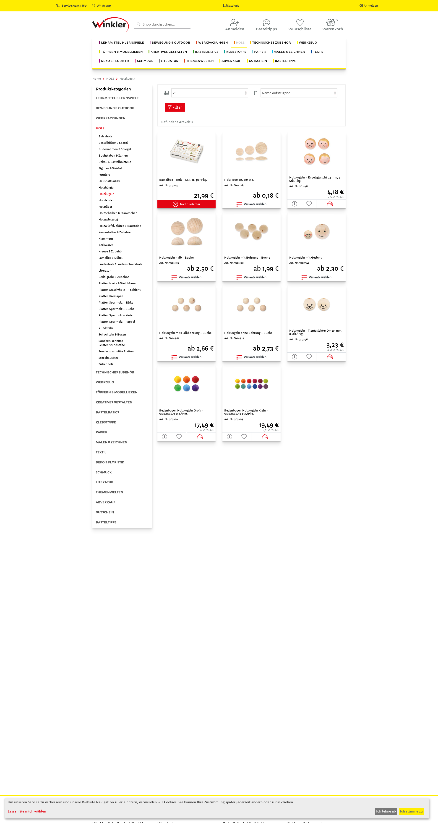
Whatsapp (104, 5)
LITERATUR (104, 482)
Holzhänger (107, 187)
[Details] (294, 203)
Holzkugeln (106, 194)
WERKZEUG (105, 382)
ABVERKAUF (105, 502)
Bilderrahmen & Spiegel (115, 149)
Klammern (106, 238)
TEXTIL (101, 452)
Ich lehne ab (386, 811)
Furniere (104, 174)
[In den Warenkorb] (330, 203)
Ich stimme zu (411, 811)
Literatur (105, 270)
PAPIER (101, 432)
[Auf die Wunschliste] (309, 203)
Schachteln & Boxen (112, 334)
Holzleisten (106, 200)
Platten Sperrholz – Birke (116, 302)
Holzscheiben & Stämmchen (118, 213)
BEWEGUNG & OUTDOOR (115, 108)
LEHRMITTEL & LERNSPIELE (117, 98)
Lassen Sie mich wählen (27, 811)
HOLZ (100, 128)
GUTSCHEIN (105, 512)
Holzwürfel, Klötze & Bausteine (120, 226)
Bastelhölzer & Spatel (113, 142)
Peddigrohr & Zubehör (114, 277)
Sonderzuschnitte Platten (116, 351)
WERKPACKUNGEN (110, 118)
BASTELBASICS (107, 412)
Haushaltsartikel (110, 181)
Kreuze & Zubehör (111, 251)
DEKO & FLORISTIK (110, 462)
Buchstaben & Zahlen (113, 155)
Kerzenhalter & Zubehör (115, 232)
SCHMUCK (104, 472)
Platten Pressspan (111, 296)
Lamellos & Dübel (111, 257)
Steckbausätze (108, 357)
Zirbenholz (106, 364)
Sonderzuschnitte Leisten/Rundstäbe (112, 343)
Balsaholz (105, 136)
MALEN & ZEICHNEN (111, 442)
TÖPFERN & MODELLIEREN (117, 392)
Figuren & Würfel (110, 168)
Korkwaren (106, 245)
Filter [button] (177, 107)
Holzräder (105, 206)
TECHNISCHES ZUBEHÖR (115, 372)
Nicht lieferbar (190, 204)
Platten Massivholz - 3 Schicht (120, 289)
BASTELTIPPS (106, 522)
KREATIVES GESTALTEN (114, 402)
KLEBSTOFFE (106, 422)
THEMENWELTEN (109, 492)
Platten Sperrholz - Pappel (117, 321)
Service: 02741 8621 (75, 5)
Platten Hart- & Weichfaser (117, 283)
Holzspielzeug (108, 219)
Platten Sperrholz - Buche (116, 309)
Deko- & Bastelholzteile (115, 162)
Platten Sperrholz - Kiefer (116, 315)
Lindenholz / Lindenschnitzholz (120, 264)
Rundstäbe (106, 328)
